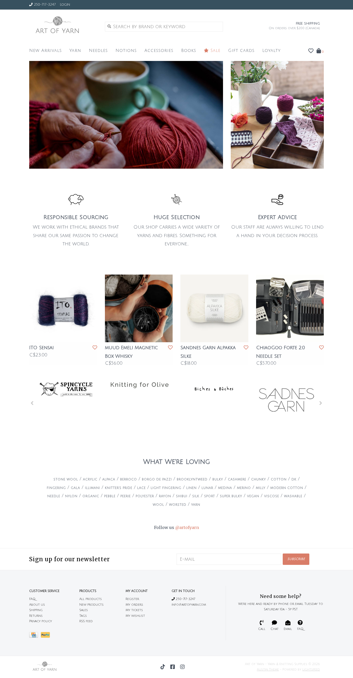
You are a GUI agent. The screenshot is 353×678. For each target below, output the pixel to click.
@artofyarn (187, 527)
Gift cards (241, 50)
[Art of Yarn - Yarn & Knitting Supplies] (63, 26)
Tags (83, 616)
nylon (71, 496)
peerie (125, 496)
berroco (128, 479)
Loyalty (271, 50)
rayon (165, 496)
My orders (134, 604)
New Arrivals (45, 50)
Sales (83, 610)
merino (244, 488)
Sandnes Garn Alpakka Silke (208, 352)
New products (91, 604)
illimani (92, 488)
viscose (271, 496)
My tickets (134, 610)
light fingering (166, 488)
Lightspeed (311, 669)
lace (141, 488)
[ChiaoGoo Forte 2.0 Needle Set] (290, 308)
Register (132, 599)
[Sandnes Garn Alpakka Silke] (214, 308)
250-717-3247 (185, 599)
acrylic (90, 479)
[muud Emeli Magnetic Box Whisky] (139, 308)
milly (260, 488)
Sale (214, 50)
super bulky (231, 496)
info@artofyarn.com (189, 604)
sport (209, 496)
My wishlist (135, 616)
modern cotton (286, 488)
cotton (279, 479)
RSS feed (86, 621)
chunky (258, 479)
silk (195, 496)
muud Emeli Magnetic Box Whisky (131, 352)
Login (65, 4)
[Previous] (32, 403)
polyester (145, 496)
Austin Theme (268, 669)
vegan (253, 496)
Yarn (75, 50)
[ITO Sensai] (63, 308)
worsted (177, 504)
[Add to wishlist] (95, 347)
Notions (126, 50)
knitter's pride (118, 488)
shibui (181, 496)
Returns (36, 616)
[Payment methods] (35, 636)
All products (90, 599)
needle (53, 496)
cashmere (237, 479)
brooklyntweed (192, 479)
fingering (56, 488)
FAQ (32, 599)
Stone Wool (65, 479)
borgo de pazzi (157, 479)
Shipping (36, 610)
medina (225, 488)
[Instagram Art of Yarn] (182, 666)
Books (188, 50)
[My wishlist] (310, 51)
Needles (98, 50)
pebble (110, 496)
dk (293, 479)
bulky (217, 479)
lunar (207, 488)
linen (191, 488)
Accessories (158, 50)
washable (293, 496)
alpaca (108, 479)
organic (90, 496)
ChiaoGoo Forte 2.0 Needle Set (280, 352)
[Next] (321, 403)
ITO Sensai (41, 347)
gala (75, 488)
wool (158, 504)
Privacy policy (40, 621)
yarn (195, 504)
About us (37, 604)
